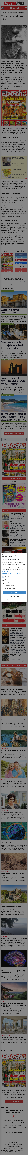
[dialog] (14, 577)
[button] (14, 573)
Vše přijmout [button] (14, 592)
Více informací (5, 571)
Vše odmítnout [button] (14, 596)
